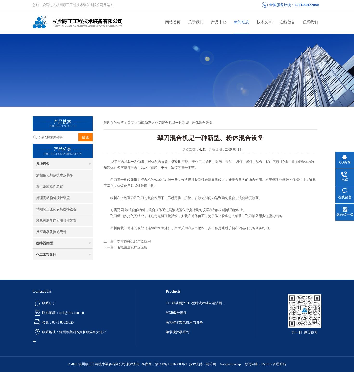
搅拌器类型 (44, 243)
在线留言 (287, 22)
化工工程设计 (46, 254)
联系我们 (310, 22)
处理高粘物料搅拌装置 (53, 198)
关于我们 (195, 22)
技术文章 (264, 22)
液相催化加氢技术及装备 (54, 175)
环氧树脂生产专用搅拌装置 (56, 220)
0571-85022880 (307, 5)
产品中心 (218, 22)
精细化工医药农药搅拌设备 (56, 209)
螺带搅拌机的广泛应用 (134, 241)
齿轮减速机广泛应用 (132, 247)
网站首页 (173, 22)
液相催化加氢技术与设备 (184, 322)
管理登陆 (279, 364)
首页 (130, 122)
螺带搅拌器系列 (177, 332)
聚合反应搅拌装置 (49, 186)
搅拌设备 (43, 164)
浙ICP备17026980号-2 (171, 364)
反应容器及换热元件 (51, 232)
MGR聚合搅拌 (176, 313)
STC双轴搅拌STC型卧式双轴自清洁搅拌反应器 (196, 303)
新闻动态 (241, 22)
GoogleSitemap (230, 364)
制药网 (211, 364)
